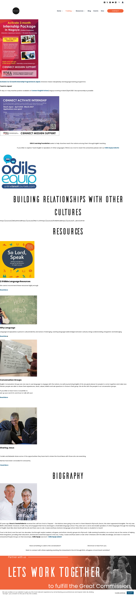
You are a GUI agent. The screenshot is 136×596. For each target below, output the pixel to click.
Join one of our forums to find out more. (68, 555)
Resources (79, 11)
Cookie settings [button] (120, 593)
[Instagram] (110, 2)
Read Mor (3, 336)
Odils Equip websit (55, 537)
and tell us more (74, 546)
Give (102, 11)
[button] (119, 2)
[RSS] (115, 2)
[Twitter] (107, 2)
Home (59, 11)
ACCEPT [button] (130, 593)
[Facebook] (104, 2)
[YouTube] (113, 2)
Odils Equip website (112, 148)
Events (95, 11)
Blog (89, 11)
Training (69, 11)
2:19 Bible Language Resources (15, 281)
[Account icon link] (123, 2)
